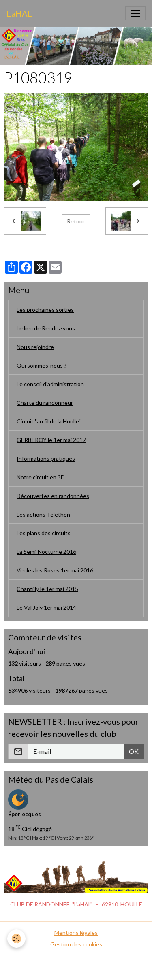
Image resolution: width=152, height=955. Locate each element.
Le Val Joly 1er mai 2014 (46, 607)
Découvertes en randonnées (53, 495)
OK (134, 751)
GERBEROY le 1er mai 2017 (51, 439)
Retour (76, 221)
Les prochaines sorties (45, 309)
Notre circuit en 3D (41, 477)
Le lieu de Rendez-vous (46, 328)
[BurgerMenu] (135, 13)
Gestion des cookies (76, 944)
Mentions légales (76, 932)
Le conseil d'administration (50, 384)
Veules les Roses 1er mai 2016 (55, 570)
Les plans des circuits (44, 533)
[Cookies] (16, 938)
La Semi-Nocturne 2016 (46, 551)
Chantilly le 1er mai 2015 (47, 588)
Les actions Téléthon (43, 514)
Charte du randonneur (45, 402)
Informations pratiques (46, 458)
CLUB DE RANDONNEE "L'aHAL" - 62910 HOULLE (76, 904)
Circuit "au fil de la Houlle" (49, 421)
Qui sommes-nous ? (41, 365)
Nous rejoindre (35, 346)
